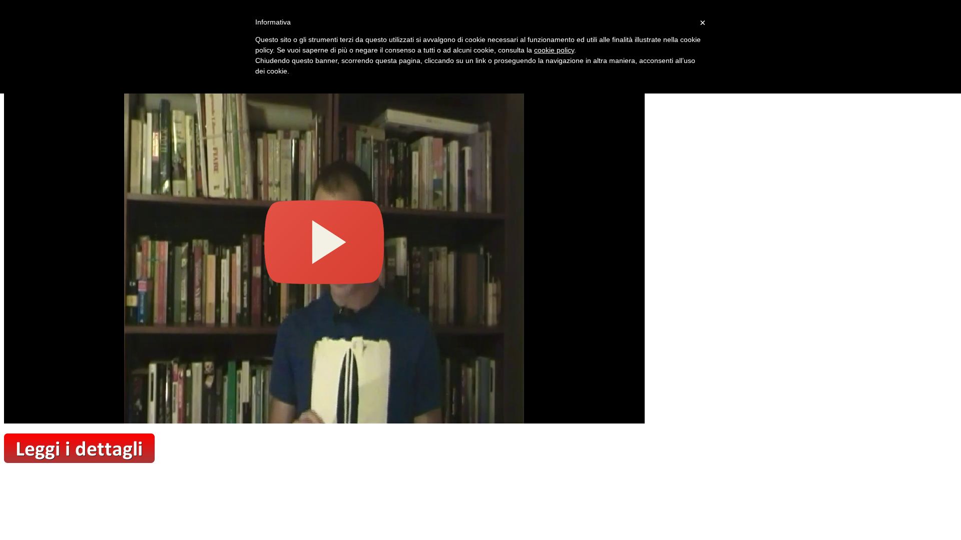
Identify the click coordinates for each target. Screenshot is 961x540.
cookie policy (554, 50)
